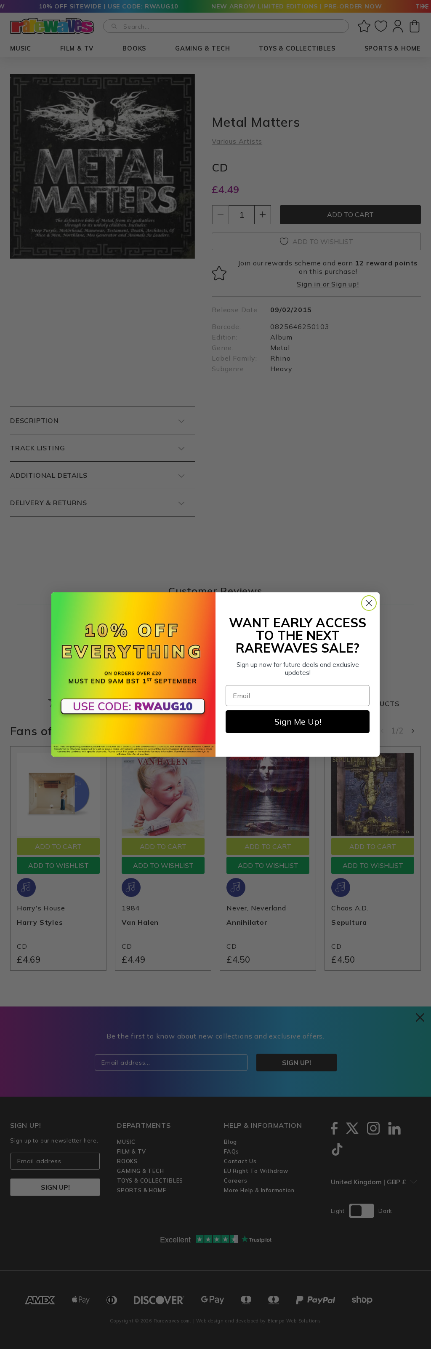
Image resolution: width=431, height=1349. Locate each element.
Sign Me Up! (297, 721)
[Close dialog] (369, 603)
